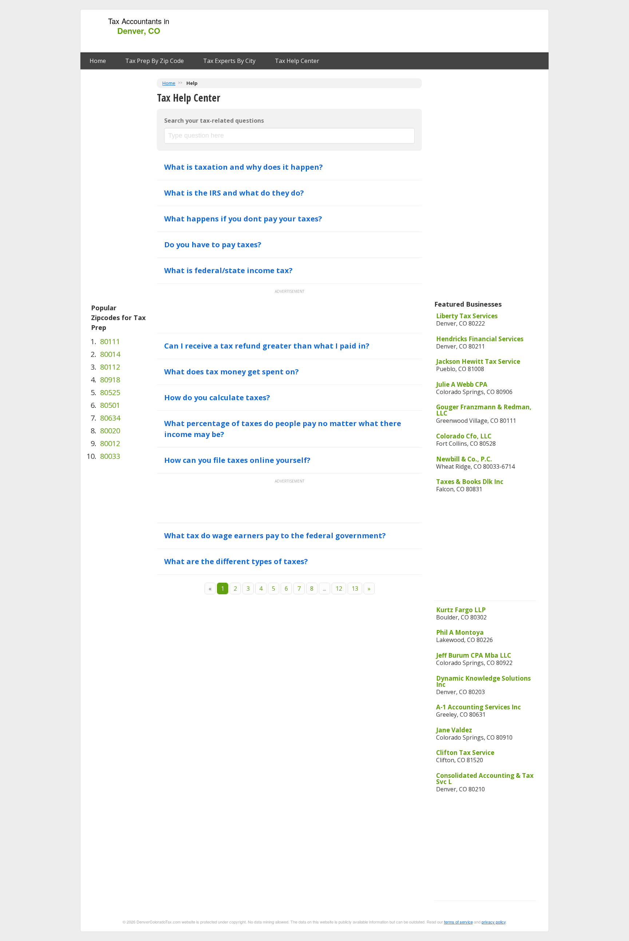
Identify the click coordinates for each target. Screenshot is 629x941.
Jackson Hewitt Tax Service (478, 361)
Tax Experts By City (229, 61)
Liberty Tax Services (467, 316)
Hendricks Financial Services (479, 339)
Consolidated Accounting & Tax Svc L (485, 778)
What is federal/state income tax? (228, 270)
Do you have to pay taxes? (212, 244)
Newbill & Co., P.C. (464, 459)
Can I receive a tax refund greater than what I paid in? (266, 346)
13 (355, 588)
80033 (110, 456)
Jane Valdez (454, 730)
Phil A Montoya (460, 632)
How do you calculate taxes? (217, 397)
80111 (110, 341)
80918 (110, 380)
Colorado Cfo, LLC (463, 436)
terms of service (458, 922)
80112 (110, 367)
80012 (110, 443)
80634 (110, 418)
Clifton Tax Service (465, 752)
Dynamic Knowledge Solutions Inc (483, 681)
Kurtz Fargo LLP (461, 610)
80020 (110, 431)
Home (98, 61)
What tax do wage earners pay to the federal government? (275, 535)
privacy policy (494, 922)
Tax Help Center (297, 61)
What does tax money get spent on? (231, 372)
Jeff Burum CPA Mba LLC (473, 655)
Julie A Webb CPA (461, 384)
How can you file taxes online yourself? (237, 460)
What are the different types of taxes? (236, 561)
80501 (110, 405)
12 (339, 588)
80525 (110, 392)
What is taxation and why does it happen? (243, 167)
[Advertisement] (412, 31)
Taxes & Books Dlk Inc (469, 481)
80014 (110, 354)
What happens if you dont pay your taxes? (243, 219)
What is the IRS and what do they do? (234, 193)
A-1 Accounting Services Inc (478, 707)
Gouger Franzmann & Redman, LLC (483, 410)
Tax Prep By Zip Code (154, 61)
